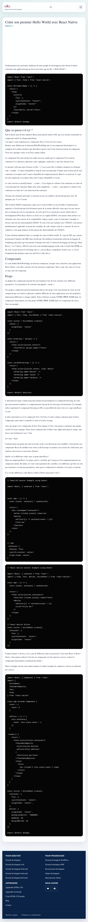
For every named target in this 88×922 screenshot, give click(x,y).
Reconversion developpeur (54, 869)
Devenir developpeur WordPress (57, 860)
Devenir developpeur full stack (17, 877)
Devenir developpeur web (15, 864)
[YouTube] (48, 888)
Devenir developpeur (13, 860)
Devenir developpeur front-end (17, 869)
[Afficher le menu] (81, 7)
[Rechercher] (50, 7)
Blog (7, 900)
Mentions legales (12, 915)
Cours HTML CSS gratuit (15, 896)
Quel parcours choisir (53, 877)
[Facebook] (54, 888)
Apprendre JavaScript (13, 892)
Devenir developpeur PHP (54, 864)
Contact (8, 905)
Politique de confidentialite (31, 915)
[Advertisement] (44, 45)
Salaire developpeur (52, 873)
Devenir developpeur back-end (17, 873)
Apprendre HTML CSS (14, 887)
